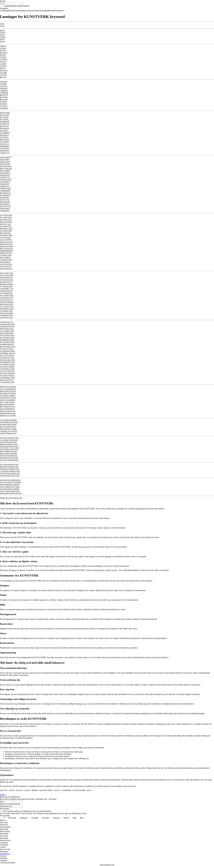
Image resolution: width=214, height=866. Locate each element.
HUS (89, 790)
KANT (27, 790)
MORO (35, 790)
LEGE (11, 790)
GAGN (57, 790)
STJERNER (66, 790)
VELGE (19, 790)
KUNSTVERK (46, 790)
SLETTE (3, 790)
